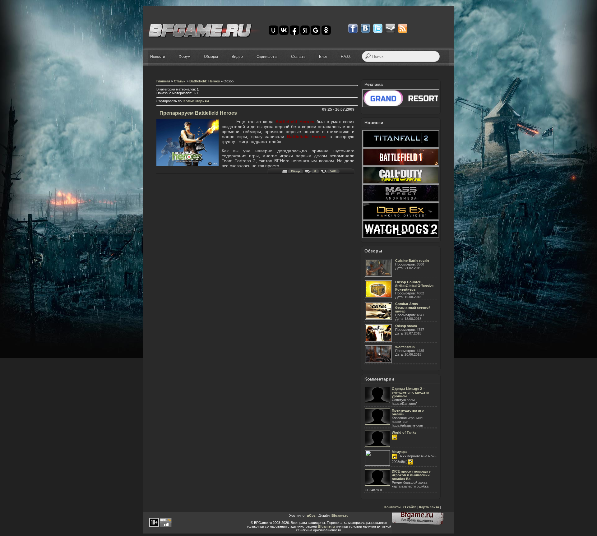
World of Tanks (404, 432)
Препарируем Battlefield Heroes (198, 113)
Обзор (295, 171)
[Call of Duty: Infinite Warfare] (400, 183)
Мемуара (399, 452)
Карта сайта (429, 507)
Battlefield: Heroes (204, 81)
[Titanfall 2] (400, 147)
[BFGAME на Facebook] (353, 28)
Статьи (180, 81)
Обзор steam (406, 326)
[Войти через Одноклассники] (326, 30)
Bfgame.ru (340, 515)
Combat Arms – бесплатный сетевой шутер (413, 307)
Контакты (392, 507)
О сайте (409, 507)
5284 (333, 171)
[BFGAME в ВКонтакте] (365, 28)
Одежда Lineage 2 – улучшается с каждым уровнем (410, 392)
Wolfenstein (405, 347)
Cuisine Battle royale (412, 260)
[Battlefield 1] (400, 165)
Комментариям (196, 101)
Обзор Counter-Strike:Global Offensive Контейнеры (414, 285)
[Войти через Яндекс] (305, 30)
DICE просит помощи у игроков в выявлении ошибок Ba (411, 475)
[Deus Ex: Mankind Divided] (400, 219)
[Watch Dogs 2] (400, 237)
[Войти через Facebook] (294, 30)
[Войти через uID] (273, 30)
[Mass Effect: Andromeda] (400, 201)
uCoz (311, 515)
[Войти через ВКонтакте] (284, 30)
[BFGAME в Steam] (390, 28)
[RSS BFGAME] (402, 28)
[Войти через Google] (315, 30)
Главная (163, 81)
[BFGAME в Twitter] (377, 28)
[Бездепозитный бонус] (400, 106)
